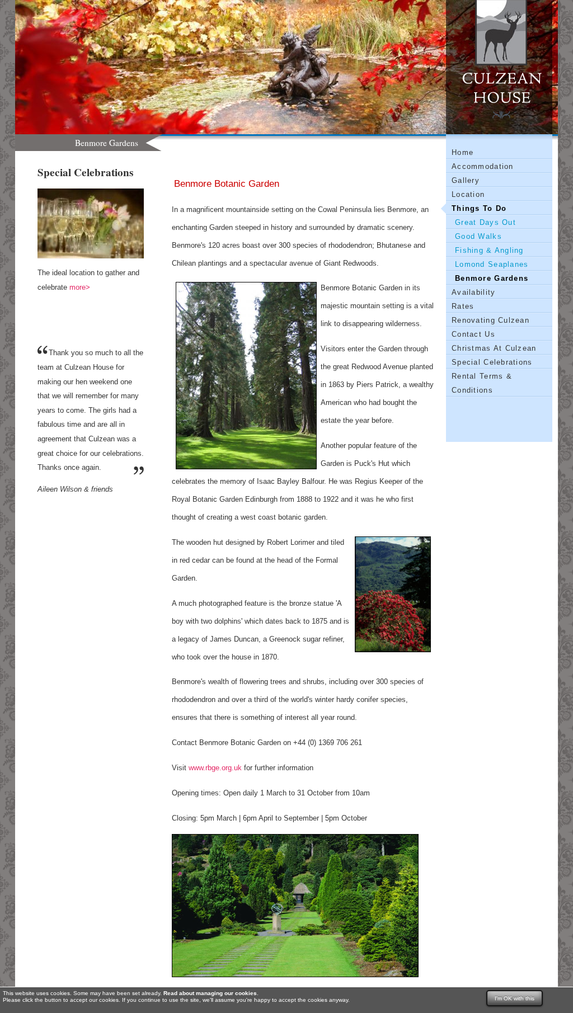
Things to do (479, 208)
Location (468, 194)
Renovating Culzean (490, 320)
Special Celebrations (492, 362)
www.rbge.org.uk (215, 768)
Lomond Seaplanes (491, 264)
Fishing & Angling (489, 250)
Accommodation (483, 166)
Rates (463, 306)
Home (462, 152)
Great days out (485, 222)
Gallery (466, 180)
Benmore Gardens (491, 278)
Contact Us (473, 334)
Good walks (478, 236)
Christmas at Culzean (494, 348)
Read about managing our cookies (210, 993)
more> (79, 287)
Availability (473, 292)
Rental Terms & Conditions (482, 383)
